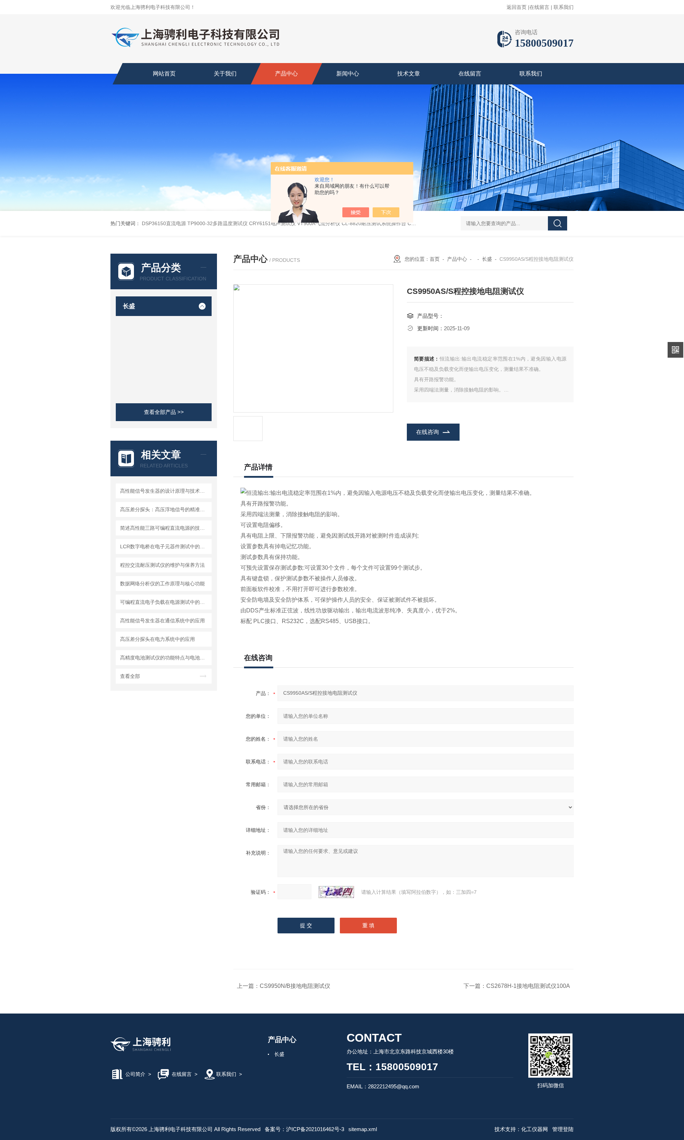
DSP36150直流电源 (164, 223)
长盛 (129, 306)
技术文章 (408, 74)
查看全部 (130, 676)
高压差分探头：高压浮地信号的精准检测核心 (164, 509)
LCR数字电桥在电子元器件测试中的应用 (164, 546)
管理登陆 (563, 1129)
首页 (435, 259)
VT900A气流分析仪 (318, 223)
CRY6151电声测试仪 (272, 223)
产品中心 (286, 74)
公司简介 (135, 1074)
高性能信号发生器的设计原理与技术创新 (164, 491)
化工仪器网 (534, 1129)
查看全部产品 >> (164, 412)
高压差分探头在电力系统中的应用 (157, 639)
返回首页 (517, 7)
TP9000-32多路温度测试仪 (217, 223)
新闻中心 (347, 74)
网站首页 (164, 74)
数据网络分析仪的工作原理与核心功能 (162, 583)
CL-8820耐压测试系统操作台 (374, 223)
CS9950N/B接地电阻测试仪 (295, 986)
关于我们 (225, 74)
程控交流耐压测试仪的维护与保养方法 (162, 565)
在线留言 (539, 7)
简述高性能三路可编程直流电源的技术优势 (164, 528)
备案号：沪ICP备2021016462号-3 (304, 1129)
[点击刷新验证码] (336, 892)
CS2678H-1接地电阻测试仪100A (528, 986)
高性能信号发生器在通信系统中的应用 (162, 620)
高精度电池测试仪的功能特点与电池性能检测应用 (164, 657)
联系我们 (564, 7)
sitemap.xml (362, 1129)
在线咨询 (427, 432)
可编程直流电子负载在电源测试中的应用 (164, 602)
